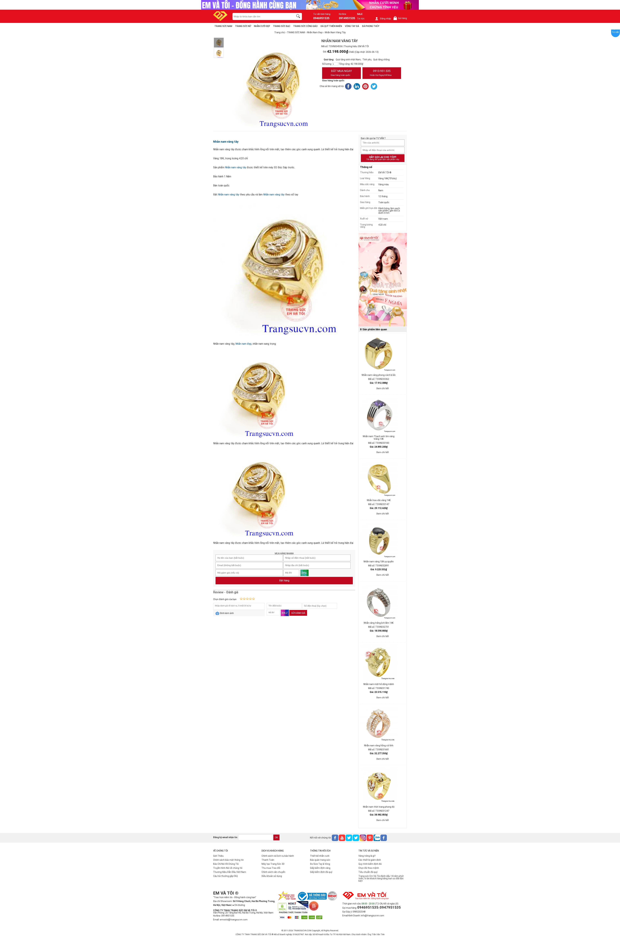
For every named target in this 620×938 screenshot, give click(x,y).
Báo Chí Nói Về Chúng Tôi (226, 864)
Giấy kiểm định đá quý (321, 872)
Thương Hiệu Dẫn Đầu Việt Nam (229, 872)
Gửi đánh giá (298, 613)
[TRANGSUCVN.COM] (220, 20)
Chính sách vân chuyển (273, 872)
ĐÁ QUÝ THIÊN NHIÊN (331, 26)
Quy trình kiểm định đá (370, 864)
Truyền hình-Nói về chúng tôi (227, 868)
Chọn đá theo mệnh (368, 868)
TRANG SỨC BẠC (281, 26)
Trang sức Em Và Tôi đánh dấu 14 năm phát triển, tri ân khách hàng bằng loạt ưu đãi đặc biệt (381, 878)
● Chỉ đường (238, 905)
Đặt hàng (284, 580)
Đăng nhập (385, 18)
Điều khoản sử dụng (272, 876)
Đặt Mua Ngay (341, 72)
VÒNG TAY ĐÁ (352, 26)
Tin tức (361, 18)
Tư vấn (615, 32)
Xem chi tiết (382, 388)
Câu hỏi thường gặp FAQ (225, 876)
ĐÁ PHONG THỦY (370, 26)
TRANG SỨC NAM (223, 26)
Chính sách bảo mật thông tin (228, 860)
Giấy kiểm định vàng (320, 868)
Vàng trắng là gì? (367, 856)
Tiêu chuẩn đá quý (367, 872)
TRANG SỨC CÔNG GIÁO (305, 26)
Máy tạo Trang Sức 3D (273, 864)
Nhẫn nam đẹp (243, 343)
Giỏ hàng (401, 18)
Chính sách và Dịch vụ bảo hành (278, 856)
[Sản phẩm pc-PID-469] (382, 280)
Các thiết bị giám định (369, 860)
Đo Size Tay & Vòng (320, 864)
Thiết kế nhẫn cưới (319, 856)
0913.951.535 (381, 72)
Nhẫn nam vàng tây (225, 141)
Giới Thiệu (218, 856)
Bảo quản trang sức (320, 860)
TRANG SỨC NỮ (243, 26)
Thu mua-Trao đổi (271, 868)
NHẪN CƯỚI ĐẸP (262, 26)
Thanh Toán (268, 860)
